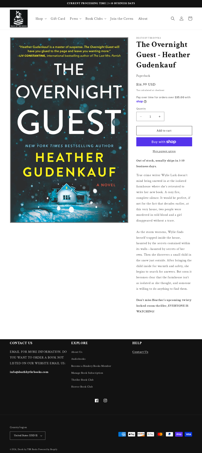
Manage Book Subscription (87, 373)
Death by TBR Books (28, 449)
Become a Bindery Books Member (91, 366)
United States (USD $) (25, 435)
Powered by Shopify (47, 449)
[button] (40, 18)
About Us (76, 352)
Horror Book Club (82, 387)
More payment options (164, 151)
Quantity (141, 108)
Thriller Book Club (82, 380)
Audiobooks (78, 359)
